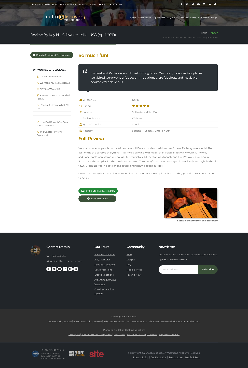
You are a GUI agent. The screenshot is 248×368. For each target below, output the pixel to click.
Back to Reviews (102, 198)
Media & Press (134, 269)
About (214, 33)
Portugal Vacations (104, 264)
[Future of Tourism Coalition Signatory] (77, 353)
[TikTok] (215, 4)
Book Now (117, 4)
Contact (205, 18)
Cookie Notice (158, 357)
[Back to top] (242, 364)
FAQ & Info (172, 18)
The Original (74, 334)
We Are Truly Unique (50, 76)
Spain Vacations (103, 269)
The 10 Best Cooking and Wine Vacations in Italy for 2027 (174, 321)
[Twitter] (192, 4)
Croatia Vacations (104, 275)
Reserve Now (134, 275)
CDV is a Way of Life (50, 89)
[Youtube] (198, 4)
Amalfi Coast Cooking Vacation (87, 321)
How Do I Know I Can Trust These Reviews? (52, 124)
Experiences (159, 18)
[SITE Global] (96, 353)
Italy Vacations (102, 259)
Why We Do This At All (169, 334)
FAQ (104, 4)
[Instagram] (187, 4)
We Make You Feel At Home (54, 83)
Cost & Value (119, 334)
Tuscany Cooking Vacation (60, 321)
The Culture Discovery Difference (142, 334)
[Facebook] (181, 4)
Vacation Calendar (104, 254)
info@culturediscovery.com (66, 261)
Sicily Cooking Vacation (114, 321)
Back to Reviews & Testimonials (53, 55)
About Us (194, 18)
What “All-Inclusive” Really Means (96, 334)
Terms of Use (176, 357)
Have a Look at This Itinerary (99, 191)
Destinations (144, 18)
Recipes (131, 259)
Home (133, 18)
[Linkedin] (209, 4)
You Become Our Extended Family (53, 97)
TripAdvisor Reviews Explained (49, 133)
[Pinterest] (204, 4)
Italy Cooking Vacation (137, 321)
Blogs (214, 18)
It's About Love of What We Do (53, 107)
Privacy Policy (140, 357)
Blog (129, 254)
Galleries (184, 18)
